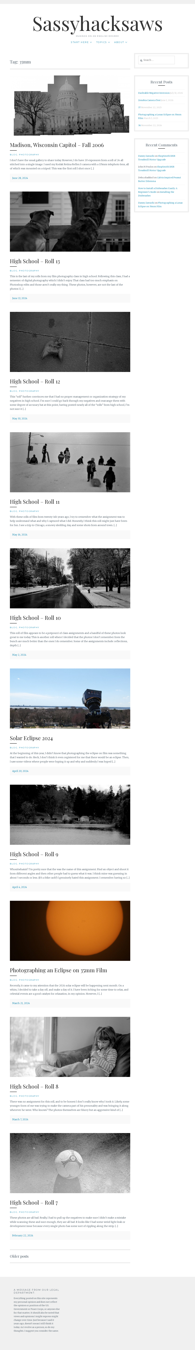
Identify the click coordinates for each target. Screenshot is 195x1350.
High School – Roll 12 (35, 381)
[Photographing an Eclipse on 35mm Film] (70, 959)
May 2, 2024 (19, 654)
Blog (13, 154)
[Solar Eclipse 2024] (70, 727)
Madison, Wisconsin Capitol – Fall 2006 (57, 144)
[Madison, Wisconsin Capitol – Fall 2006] (70, 134)
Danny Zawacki (146, 156)
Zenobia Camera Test (149, 100)
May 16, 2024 (19, 534)
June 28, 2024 (20, 178)
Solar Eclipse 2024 (31, 737)
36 (139, 125)
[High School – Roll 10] (70, 607)
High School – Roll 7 (34, 1202)
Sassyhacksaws (97, 23)
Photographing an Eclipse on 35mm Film (58, 970)
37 (139, 107)
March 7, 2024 (20, 1119)
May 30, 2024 (19, 418)
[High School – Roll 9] (70, 843)
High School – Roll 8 (34, 1086)
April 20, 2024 (20, 771)
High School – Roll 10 (35, 617)
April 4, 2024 (19, 887)
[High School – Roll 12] (70, 371)
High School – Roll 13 (35, 261)
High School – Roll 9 (34, 854)
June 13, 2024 (19, 298)
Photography (29, 154)
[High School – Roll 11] (70, 491)
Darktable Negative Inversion (154, 93)
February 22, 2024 (22, 1235)
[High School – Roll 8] (70, 1076)
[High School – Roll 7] (70, 1192)
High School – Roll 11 (35, 501)
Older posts (19, 1256)
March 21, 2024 (21, 1003)
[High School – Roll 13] (70, 250)
